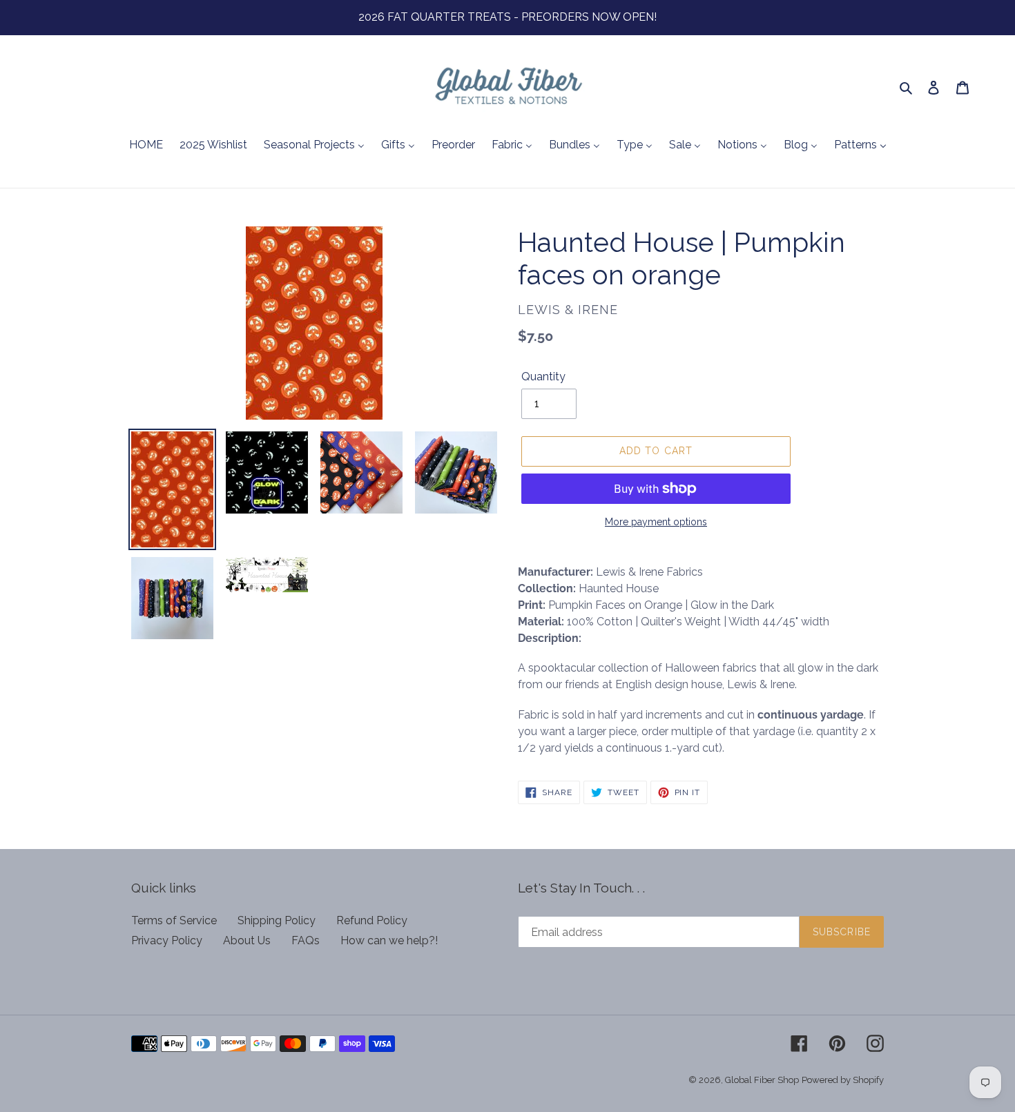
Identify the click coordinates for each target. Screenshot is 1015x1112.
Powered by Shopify (843, 1080)
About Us (247, 940)
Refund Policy (371, 920)
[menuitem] (146, 145)
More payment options (656, 521)
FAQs (305, 940)
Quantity (543, 376)
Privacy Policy (166, 940)
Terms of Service (174, 920)
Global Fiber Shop (762, 1080)
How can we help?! (389, 940)
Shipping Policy (277, 920)
